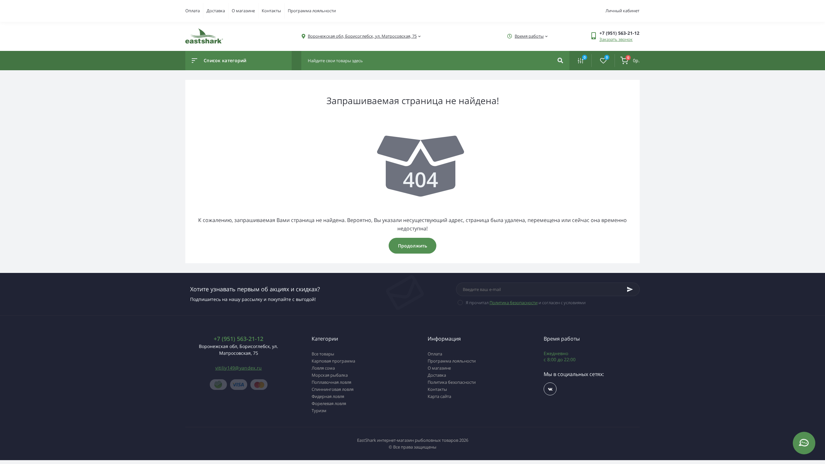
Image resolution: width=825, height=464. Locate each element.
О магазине (243, 11)
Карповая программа (333, 361)
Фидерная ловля (328, 396)
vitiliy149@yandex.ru (238, 368)
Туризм (319, 410)
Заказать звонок (616, 39)
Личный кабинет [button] (622, 11)
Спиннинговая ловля (333, 389)
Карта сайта (439, 396)
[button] (362, 36)
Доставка (216, 11)
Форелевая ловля (329, 403)
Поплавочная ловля (331, 382)
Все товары (323, 354)
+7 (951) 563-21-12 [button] (238, 339)
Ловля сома (323, 368)
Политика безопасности (514, 302)
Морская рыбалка (330, 375)
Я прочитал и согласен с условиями (526, 302)
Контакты (271, 11)
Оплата (192, 11)
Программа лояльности (312, 11)
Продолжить (412, 246)
